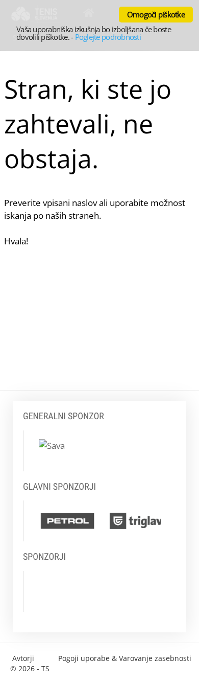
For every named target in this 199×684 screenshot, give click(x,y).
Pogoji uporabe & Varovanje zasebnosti (124, 658)
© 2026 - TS (29, 668)
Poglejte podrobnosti (108, 37)
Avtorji (23, 658)
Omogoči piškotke (156, 14)
